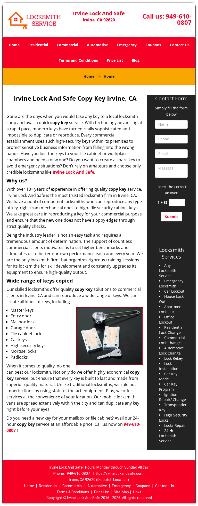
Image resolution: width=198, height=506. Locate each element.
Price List (115, 60)
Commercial (67, 44)
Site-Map (121, 492)
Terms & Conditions (72, 492)
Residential (38, 44)
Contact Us (179, 44)
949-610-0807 (179, 19)
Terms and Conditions (78, 60)
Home (14, 44)
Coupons (153, 44)
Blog (135, 60)
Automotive (97, 44)
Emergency (127, 44)
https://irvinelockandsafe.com (118, 473)
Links (137, 492)
